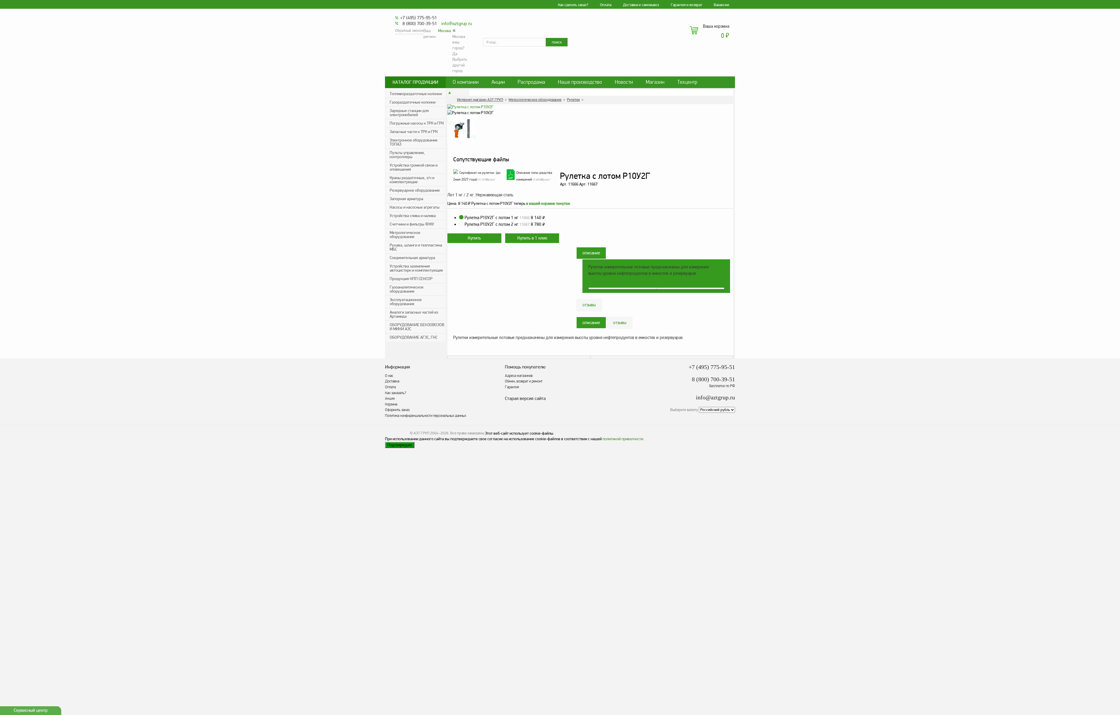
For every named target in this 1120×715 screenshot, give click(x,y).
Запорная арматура (406, 198)
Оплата (605, 5)
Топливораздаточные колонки (416, 93)
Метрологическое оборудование (405, 234)
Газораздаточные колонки (412, 102)
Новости (624, 82)
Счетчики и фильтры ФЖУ (412, 224)
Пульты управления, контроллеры (407, 154)
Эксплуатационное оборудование (406, 301)
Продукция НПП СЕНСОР (411, 278)
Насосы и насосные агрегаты (415, 207)
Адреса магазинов (519, 375)
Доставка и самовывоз (641, 5)
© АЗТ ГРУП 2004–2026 (429, 433)
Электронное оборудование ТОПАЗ (414, 142)
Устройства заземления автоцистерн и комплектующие (416, 268)
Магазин (655, 82)
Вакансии (721, 5)
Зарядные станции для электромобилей (409, 112)
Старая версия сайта (525, 398)
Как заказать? (395, 393)
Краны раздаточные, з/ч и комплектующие (412, 179)
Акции (498, 82)
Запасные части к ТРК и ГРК (414, 131)
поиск (557, 42)
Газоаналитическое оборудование (407, 289)
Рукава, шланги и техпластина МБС (416, 247)
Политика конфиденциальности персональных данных (425, 415)
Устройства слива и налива (413, 215)
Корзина (391, 404)
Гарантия (512, 387)
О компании (466, 82)
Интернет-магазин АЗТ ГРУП (480, 99)
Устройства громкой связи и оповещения (414, 167)
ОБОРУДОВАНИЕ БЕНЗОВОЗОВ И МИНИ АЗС (417, 326)
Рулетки (573, 99)
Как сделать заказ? (573, 5)
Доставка (392, 381)
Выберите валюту (684, 410)
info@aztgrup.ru (456, 24)
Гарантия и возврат (686, 5)
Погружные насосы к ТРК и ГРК (417, 123)
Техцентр (687, 82)
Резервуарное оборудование (415, 190)
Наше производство (580, 82)
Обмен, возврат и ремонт (523, 381)
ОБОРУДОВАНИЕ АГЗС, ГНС (414, 337)
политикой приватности (623, 438)
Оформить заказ (397, 410)
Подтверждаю (399, 445)
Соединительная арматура (412, 257)
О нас (389, 375)
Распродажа (531, 82)
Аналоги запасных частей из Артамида (414, 314)
